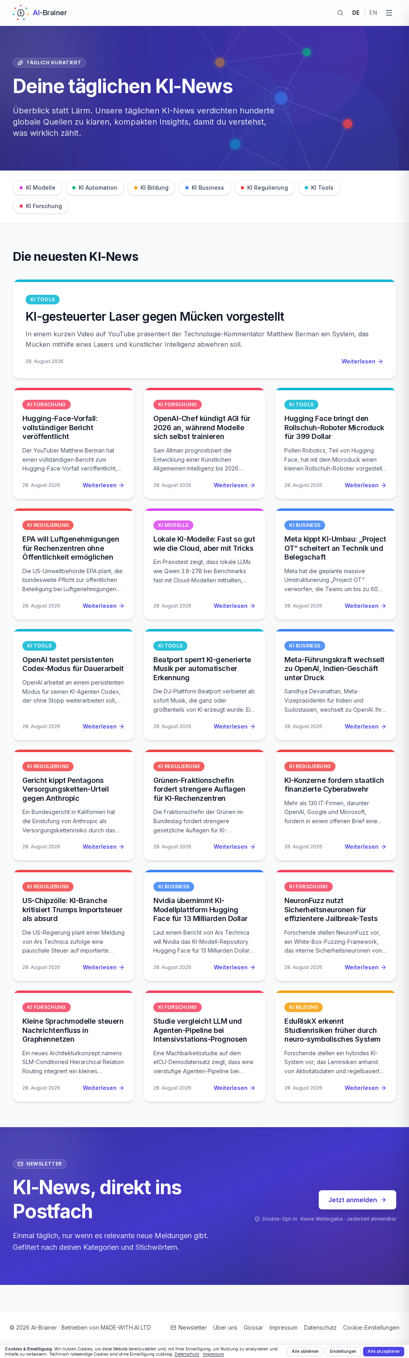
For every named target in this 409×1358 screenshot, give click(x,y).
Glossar (253, 1327)
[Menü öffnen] (389, 13)
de (356, 12)
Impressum (284, 1327)
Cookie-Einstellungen (371, 1327)
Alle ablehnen (305, 1351)
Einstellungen (343, 1351)
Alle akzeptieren (383, 1351)
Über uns (225, 1327)
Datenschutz (320, 1327)
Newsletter (193, 1327)
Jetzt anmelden (352, 1200)
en (373, 12)
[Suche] (340, 13)
